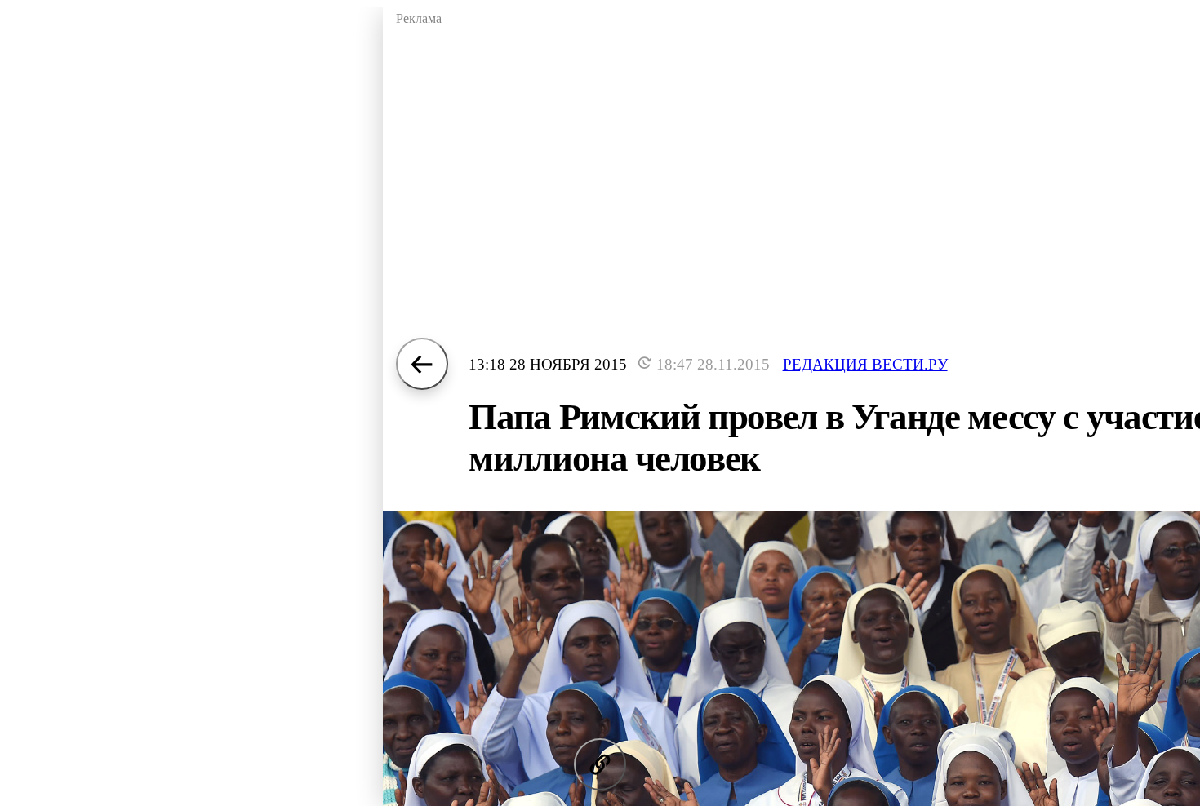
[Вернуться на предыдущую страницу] (422, 364)
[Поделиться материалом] (600, 764)
